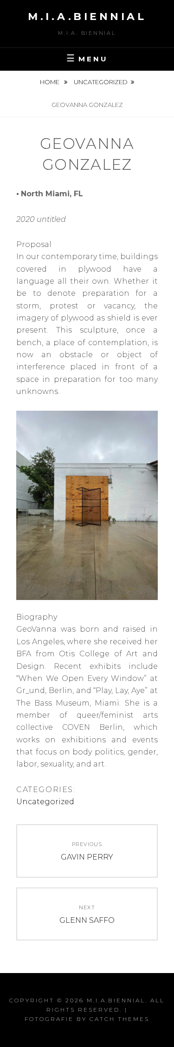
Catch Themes (119, 1018)
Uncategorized (101, 82)
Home (50, 82)
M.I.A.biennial (87, 16)
